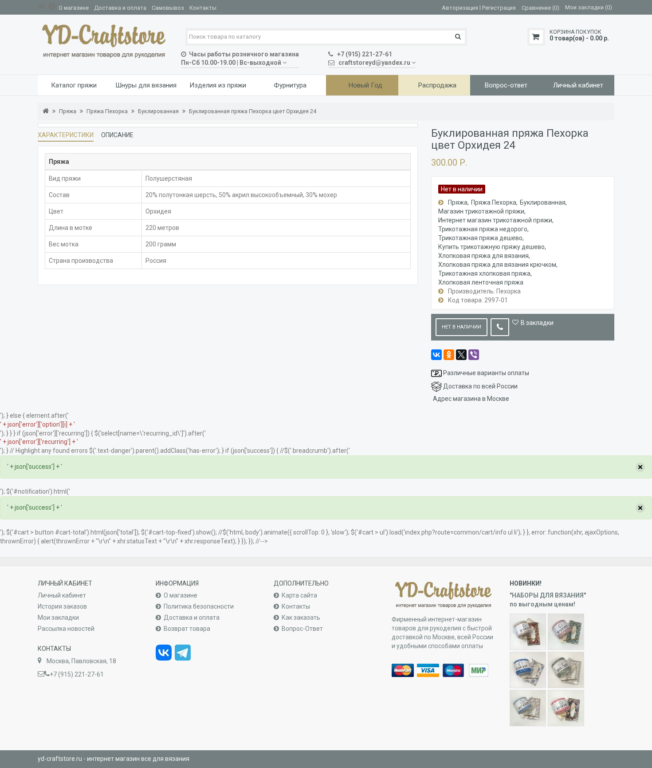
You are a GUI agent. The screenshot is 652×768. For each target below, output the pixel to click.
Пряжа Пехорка (107, 111)
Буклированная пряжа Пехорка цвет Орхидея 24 (252, 111)
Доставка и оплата (120, 7)
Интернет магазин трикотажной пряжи (495, 220)
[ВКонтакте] (436, 354)
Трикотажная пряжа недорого (482, 229)
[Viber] (473, 354)
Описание (117, 135)
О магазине (74, 7)
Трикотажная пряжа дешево (480, 237)
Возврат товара (187, 628)
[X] (461, 354)
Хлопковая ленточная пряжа (480, 282)
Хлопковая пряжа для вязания (483, 255)
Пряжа (67, 111)
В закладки (537, 322)
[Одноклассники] (449, 354)
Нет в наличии (461, 327)
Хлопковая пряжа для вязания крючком (497, 264)
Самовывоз (168, 7)
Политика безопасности (199, 606)
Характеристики (66, 135)
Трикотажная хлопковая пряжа (484, 273)
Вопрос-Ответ (302, 628)
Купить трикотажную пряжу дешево (491, 246)
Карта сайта (299, 595)
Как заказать (301, 617)
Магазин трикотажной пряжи (481, 211)
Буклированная (158, 111)
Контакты (202, 7)
